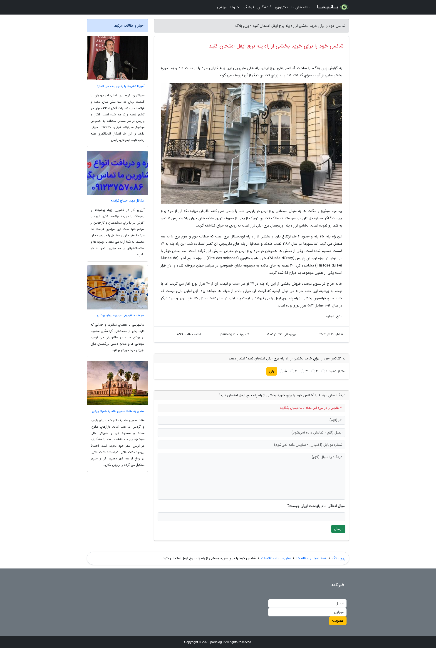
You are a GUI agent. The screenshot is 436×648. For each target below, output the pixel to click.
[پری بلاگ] (332, 7)
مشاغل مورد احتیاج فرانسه (127, 200)
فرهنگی (248, 7)
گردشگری (264, 7)
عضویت (338, 620)
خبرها (234, 7)
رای (271, 371)
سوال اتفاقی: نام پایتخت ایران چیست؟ (316, 506)
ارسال (338, 529)
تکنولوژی (281, 7)
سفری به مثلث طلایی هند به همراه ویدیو (118, 411)
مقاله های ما (300, 7)
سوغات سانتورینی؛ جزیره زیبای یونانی (120, 315)
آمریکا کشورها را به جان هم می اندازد (120, 86)
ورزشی (222, 7)
